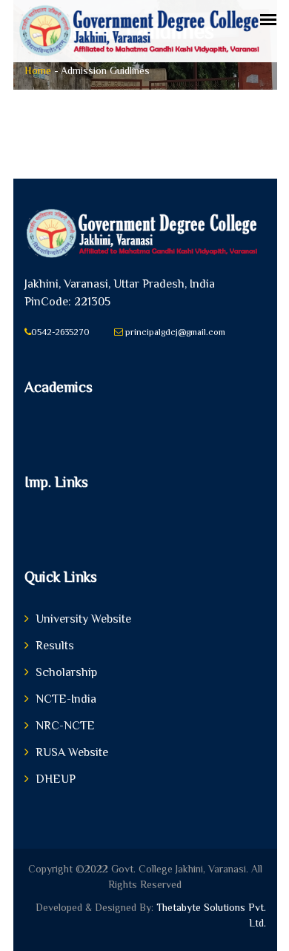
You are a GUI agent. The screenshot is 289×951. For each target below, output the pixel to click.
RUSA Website (72, 752)
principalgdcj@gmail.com (174, 332)
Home (37, 70)
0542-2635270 (60, 332)
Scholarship (66, 672)
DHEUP (56, 779)
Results (55, 645)
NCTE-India (66, 699)
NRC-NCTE (65, 725)
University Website (83, 619)
